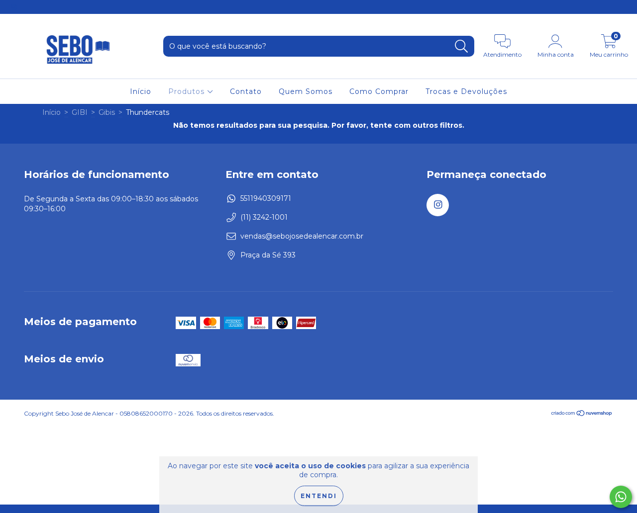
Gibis (107, 112)
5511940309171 (265, 198)
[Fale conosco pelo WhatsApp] (621, 497)
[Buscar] (461, 46)
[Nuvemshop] (582, 414)
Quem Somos (305, 91)
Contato (246, 91)
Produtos (187, 91)
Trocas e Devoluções (466, 91)
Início (140, 91)
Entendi (319, 496)
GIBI (80, 112)
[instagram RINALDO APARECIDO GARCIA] (13, 6)
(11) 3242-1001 (264, 217)
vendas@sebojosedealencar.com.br (301, 236)
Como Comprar (379, 91)
